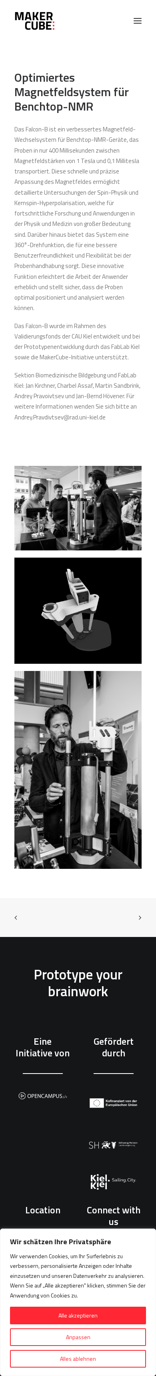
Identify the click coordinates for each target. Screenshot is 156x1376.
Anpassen (78, 1337)
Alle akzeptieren (78, 1315)
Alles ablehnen (78, 1358)
